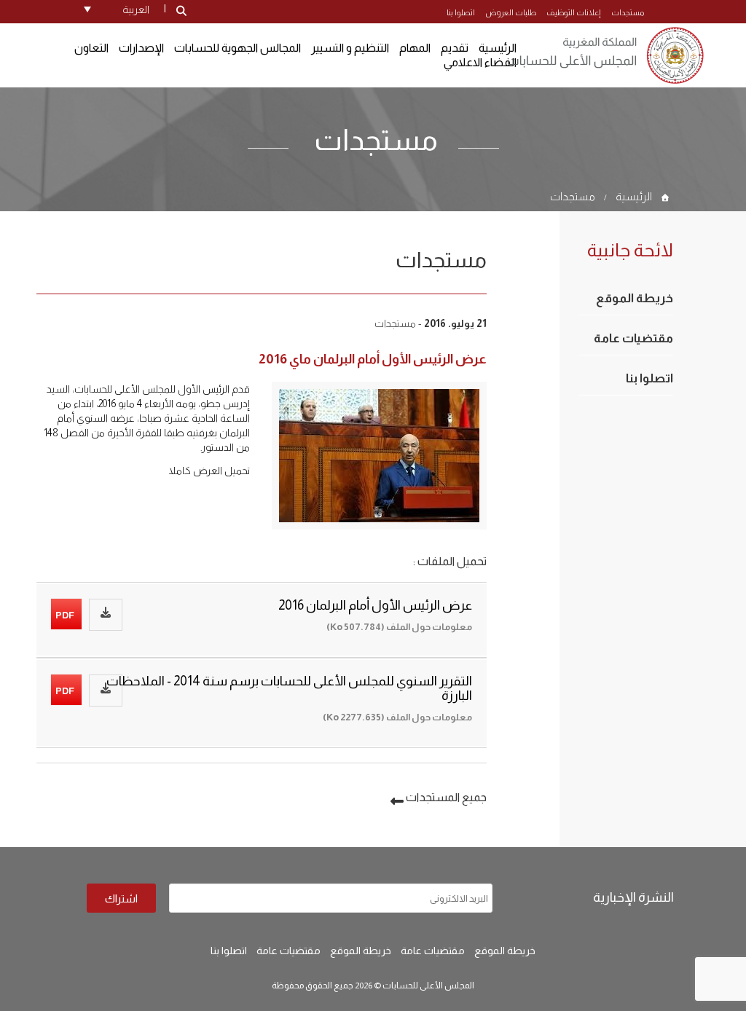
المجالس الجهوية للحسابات (237, 48)
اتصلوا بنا (461, 12)
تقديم (454, 48)
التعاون (91, 48)
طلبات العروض (510, 12)
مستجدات (627, 12)
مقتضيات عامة (633, 338)
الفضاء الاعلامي (480, 62)
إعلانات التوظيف (573, 12)
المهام (415, 48)
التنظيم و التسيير (350, 48)
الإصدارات (141, 48)
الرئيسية (634, 196)
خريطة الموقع (634, 298)
